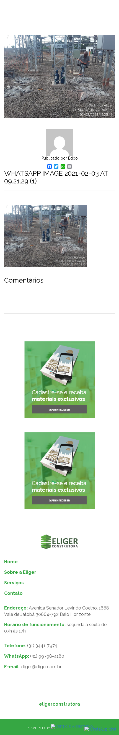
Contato (13, 593)
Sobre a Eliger (20, 572)
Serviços (14, 582)
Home (11, 561)
